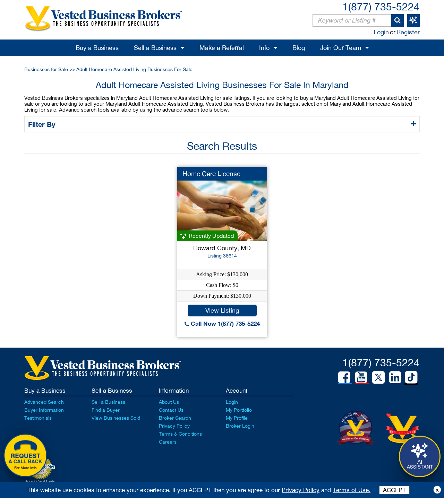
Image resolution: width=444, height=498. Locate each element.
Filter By (42, 124)
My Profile (237, 418)
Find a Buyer (106, 410)
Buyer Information (44, 410)
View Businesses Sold (116, 418)
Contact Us (171, 410)
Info (264, 47)
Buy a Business (97, 47)
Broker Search (175, 418)
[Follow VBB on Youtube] (361, 377)
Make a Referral (221, 47)
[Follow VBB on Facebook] (344, 377)
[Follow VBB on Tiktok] (411, 377)
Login (381, 32)
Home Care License (211, 173)
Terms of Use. (351, 490)
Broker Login (240, 426)
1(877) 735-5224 (381, 6)
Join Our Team (340, 47)
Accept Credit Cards (40, 481)
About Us (169, 402)
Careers (168, 442)
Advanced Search (44, 402)
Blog (298, 47)
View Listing (222, 310)
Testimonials (38, 418)
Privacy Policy (174, 426)
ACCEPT (394, 490)
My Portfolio (239, 410)
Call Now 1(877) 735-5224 (224, 323)
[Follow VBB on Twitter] (378, 377)
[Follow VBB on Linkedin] (395, 377)
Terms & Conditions (180, 434)
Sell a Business (155, 47)
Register (408, 32)
